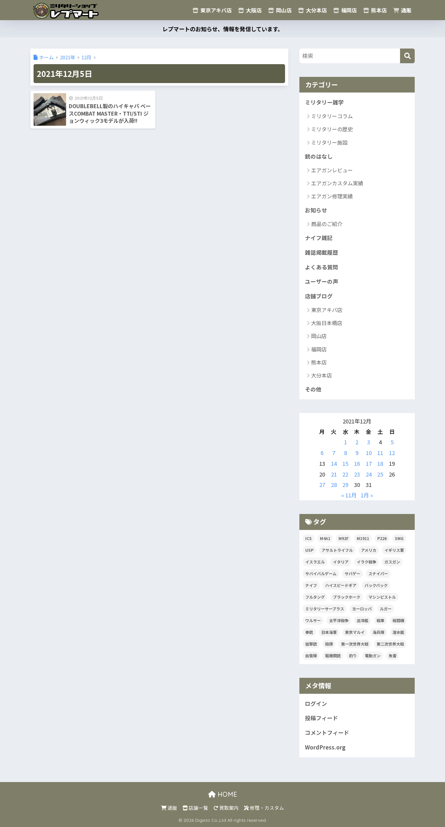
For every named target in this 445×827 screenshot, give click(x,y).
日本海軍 (329, 632)
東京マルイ (355, 632)
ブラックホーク (346, 597)
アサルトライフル (337, 550)
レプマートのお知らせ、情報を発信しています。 (222, 29)
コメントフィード (327, 732)
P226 (382, 538)
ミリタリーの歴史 (332, 129)
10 (369, 453)
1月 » (367, 495)
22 (345, 474)
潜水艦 (398, 632)
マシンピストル (382, 597)
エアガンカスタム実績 (337, 183)
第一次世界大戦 (354, 644)
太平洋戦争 (339, 620)
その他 (313, 389)
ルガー (386, 608)
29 (345, 485)
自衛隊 (311, 655)
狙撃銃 (311, 644)
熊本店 (378, 10)
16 (357, 463)
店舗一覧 (198, 807)
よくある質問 (321, 267)
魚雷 (392, 655)
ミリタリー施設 (329, 142)
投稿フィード (321, 718)
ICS (308, 538)
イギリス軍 (394, 550)
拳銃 (309, 632)
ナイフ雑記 (319, 238)
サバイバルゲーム (321, 573)
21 (334, 474)
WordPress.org (325, 747)
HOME (226, 794)
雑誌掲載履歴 (321, 252)
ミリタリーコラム (332, 116)
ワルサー (313, 620)
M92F (343, 538)
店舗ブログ (319, 296)
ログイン (316, 703)
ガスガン (392, 561)
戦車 (380, 620)
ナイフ (311, 585)
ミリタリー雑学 (324, 102)
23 (357, 474)
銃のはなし (319, 156)
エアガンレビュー (332, 170)
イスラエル (315, 561)
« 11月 (349, 495)
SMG (399, 538)
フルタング (315, 597)
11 (380, 453)
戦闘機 (398, 620)
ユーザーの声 (321, 281)
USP (309, 550)
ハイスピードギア (340, 585)
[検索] (407, 56)
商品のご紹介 (326, 224)
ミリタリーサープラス (324, 608)
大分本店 (316, 10)
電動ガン (372, 655)
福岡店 (348, 10)
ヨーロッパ (362, 608)
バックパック (376, 585)
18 (380, 463)
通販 (405, 10)
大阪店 (253, 10)
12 (392, 453)
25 (380, 474)
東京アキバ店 (215, 10)
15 (345, 463)
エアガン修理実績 (332, 196)
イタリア (341, 561)
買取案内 (228, 807)
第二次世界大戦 (390, 644)
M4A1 (325, 538)
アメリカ (368, 550)
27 (322, 485)
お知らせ (316, 210)
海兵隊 (378, 632)
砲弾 (329, 644)
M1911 (363, 538)
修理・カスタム (266, 807)
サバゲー (352, 573)
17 (369, 463)
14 (334, 463)
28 (334, 485)
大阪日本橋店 (326, 323)
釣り (353, 655)
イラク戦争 (366, 561)
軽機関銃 (333, 655)
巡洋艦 (362, 620)
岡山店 (283, 10)
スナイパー (378, 573)
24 (369, 474)
